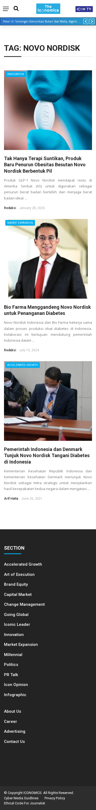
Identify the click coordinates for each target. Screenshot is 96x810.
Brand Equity (16, 584)
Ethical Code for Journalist (24, 803)
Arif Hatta (11, 498)
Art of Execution (19, 574)
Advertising (14, 731)
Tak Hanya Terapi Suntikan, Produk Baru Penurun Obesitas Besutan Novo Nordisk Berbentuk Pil (45, 165)
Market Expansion (20, 222)
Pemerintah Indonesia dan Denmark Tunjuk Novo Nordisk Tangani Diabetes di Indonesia (47, 455)
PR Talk (11, 674)
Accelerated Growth (22, 365)
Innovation (15, 74)
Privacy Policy (55, 798)
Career (10, 721)
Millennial (13, 654)
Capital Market (18, 594)
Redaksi (10, 208)
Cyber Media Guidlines (21, 798)
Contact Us (14, 741)
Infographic (15, 694)
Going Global (16, 614)
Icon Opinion (16, 684)
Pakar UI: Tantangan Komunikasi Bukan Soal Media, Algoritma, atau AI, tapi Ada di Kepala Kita (43, 21)
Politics (11, 664)
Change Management (24, 604)
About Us (12, 711)
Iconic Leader (17, 624)
